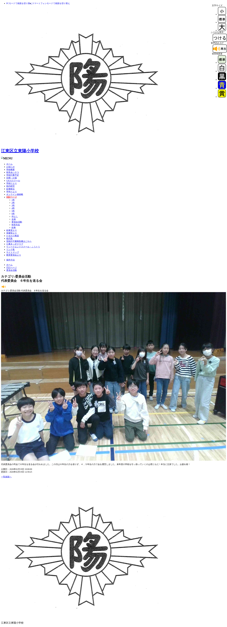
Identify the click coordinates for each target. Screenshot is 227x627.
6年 (13, 214)
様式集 (9, 238)
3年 (13, 205)
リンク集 (10, 249)
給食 (14, 227)
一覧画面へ (6, 477)
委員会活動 (17, 222)
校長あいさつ (12, 172)
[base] (222, 62)
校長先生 (16, 225)
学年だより (11, 191)
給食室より (11, 230)
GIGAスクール (13, 180)
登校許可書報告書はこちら (19, 241)
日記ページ (11, 267)
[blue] (222, 88)
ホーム (9, 164)
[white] (222, 71)
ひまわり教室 (12, 236)
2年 (13, 203)
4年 (13, 208)
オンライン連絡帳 (14, 194)
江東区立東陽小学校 (20, 150)
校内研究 (10, 186)
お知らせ (10, 167)
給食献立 (10, 189)
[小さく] (222, 14)
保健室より (11, 233)
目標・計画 (11, 178)
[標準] (222, 22)
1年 (13, 200)
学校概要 (10, 169)
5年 (13, 211)
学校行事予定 (12, 175)
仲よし (15, 216)
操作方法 (10, 260)
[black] (222, 80)
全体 (14, 219)
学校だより (11, 183)
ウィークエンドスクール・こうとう (23, 247)
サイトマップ (12, 252)
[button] (19, 3)
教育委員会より (13, 255)
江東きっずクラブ (14, 244)
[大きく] (222, 30)
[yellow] (222, 97)
